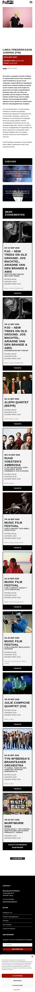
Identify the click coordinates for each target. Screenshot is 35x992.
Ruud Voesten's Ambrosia (16, 464)
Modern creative (12, 68)
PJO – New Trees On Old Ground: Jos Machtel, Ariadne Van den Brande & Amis (15, 263)
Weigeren (17, 980)
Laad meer (17, 858)
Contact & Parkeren (9, 928)
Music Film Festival (17, 526)
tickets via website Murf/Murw (19, 847)
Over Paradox (7, 924)
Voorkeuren (17, 985)
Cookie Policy (16, 989)
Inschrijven (17, 949)
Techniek (5, 920)
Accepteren (17, 976)
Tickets (21, 294)
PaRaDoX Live (7, 912)
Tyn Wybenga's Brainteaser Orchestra (17, 764)
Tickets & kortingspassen (11, 916)
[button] (32, 956)
